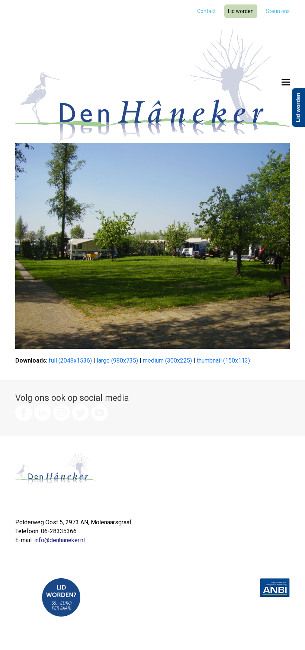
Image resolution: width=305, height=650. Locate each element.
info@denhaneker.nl (59, 540)
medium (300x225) (167, 360)
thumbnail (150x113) (223, 360)
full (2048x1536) (70, 360)
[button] (286, 82)
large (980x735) (117, 360)
